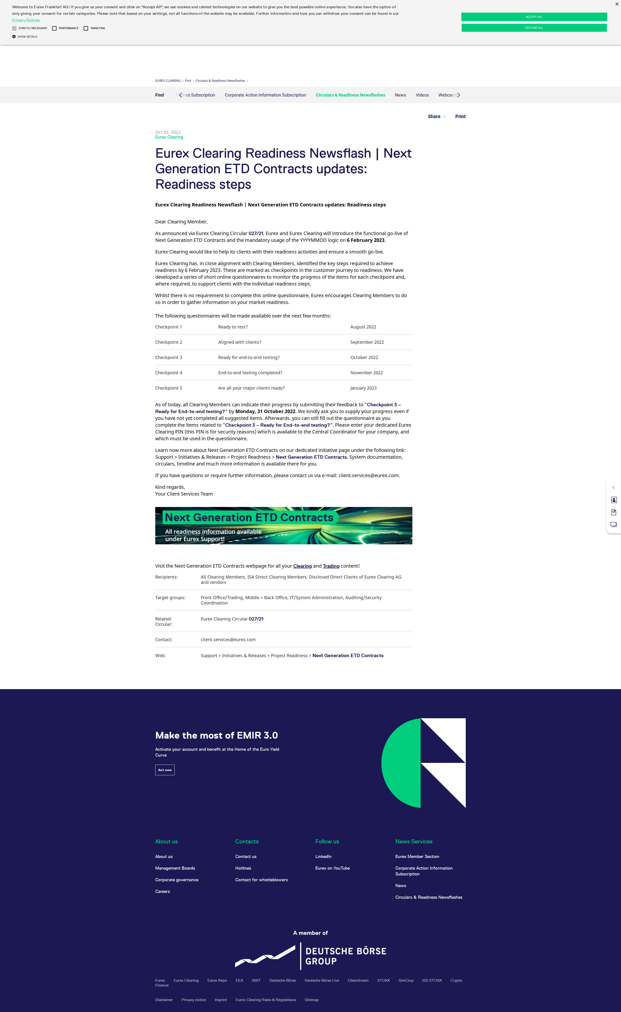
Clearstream (358, 980)
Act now (165, 770)
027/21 (256, 233)
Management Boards (175, 868)
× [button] (617, 4)
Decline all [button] (534, 27)
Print (460, 116)
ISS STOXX (432, 980)
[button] (14, 28)
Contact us (245, 856)
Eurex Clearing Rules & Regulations (266, 999)
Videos (422, 95)
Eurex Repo (217, 980)
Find (188, 80)
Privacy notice (194, 999)
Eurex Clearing (167, 80)
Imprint (221, 999)
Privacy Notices (26, 20)
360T (257, 980)
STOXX (384, 980)
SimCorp (407, 980)
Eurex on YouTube (332, 868)
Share (435, 116)
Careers (162, 891)
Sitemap (312, 999)
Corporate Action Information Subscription (265, 95)
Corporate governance (176, 879)
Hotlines (243, 868)
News (400, 95)
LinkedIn (323, 856)
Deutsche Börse (283, 980)
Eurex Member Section (417, 856)
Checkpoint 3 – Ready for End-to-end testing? (277, 425)
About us (163, 856)
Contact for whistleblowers (261, 879)
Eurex (160, 980)
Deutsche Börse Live (322, 980)
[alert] (310, 22)
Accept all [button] (534, 16)
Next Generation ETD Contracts (311, 457)
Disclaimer (164, 999)
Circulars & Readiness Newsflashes (220, 80)
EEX (240, 980)
